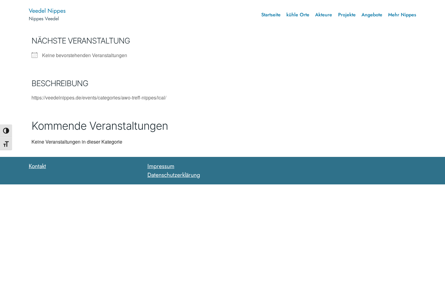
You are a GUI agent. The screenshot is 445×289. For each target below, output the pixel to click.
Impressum (160, 166)
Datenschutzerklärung (173, 174)
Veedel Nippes (47, 10)
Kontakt (37, 166)
